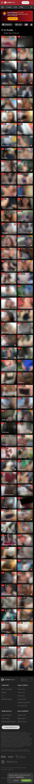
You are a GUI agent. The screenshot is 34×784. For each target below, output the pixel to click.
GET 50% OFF (13, 18)
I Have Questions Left (11, 727)
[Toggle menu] (2, 2)
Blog (5, 692)
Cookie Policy (20, 777)
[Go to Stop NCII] (12, 762)
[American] (26, 24)
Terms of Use (21, 692)
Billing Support (22, 718)
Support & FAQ (22, 715)
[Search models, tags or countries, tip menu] (31, 7)
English (25, 680)
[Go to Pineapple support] (3, 762)
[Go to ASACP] (11, 757)
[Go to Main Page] (10, 3)
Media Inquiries (8, 699)
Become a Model (6, 715)
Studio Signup (5, 718)
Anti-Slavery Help (22, 706)
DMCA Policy (21, 696)
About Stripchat (8, 689)
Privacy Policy (21, 689)
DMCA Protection (22, 721)
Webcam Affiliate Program (9, 721)
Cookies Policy (22, 699)
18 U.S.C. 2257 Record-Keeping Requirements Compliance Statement (13, 768)
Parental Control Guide (24, 702)
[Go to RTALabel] (3, 757)
